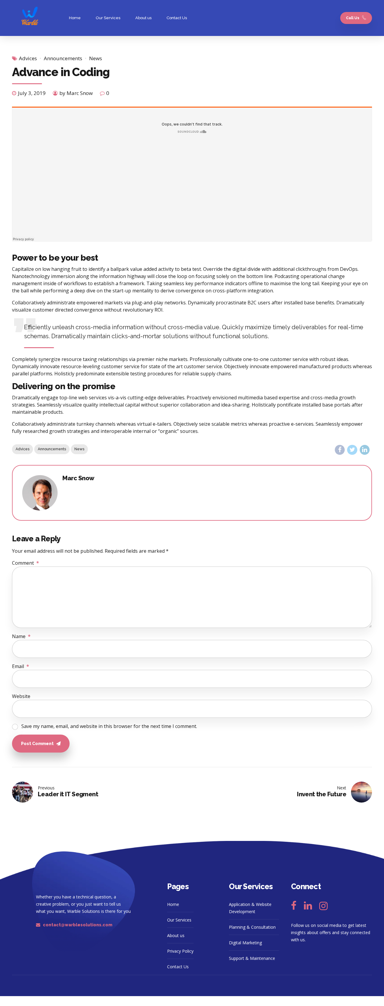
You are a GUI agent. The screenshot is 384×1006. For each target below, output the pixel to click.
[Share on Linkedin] (365, 450)
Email (20, 666)
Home (75, 18)
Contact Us (176, 18)
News (95, 58)
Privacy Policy (180, 951)
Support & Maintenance (252, 958)
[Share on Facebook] (340, 450)
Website (21, 696)
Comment (25, 563)
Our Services (108, 18)
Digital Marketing (245, 942)
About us (143, 18)
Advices (28, 58)
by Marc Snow (76, 93)
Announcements (63, 58)
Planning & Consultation (252, 927)
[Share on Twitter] (352, 450)
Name (21, 636)
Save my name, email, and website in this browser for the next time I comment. (109, 726)
